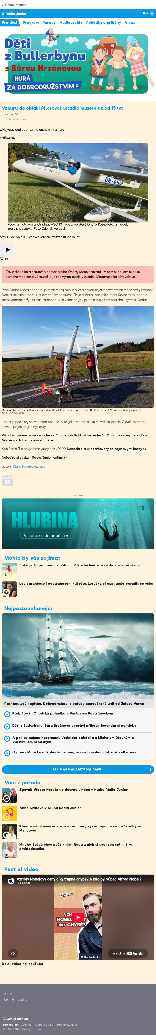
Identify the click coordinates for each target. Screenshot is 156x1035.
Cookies (26, 1024)
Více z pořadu (22, 782)
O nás (7, 994)
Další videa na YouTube (22, 964)
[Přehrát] (7, 250)
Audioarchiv (71, 23)
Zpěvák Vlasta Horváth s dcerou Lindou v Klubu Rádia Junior (73, 790)
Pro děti (9, 23)
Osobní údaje (44, 1024)
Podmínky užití (67, 1024)
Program (31, 23)
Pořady (49, 23)
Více (130, 23)
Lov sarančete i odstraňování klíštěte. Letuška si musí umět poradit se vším (86, 583)
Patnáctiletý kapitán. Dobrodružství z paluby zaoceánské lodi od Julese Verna (74, 704)
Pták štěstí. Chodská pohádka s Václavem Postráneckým (62, 713)
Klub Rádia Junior (15, 119)
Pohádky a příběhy (103, 23)
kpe (42, 466)
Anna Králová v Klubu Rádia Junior (50, 808)
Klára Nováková (25, 466)
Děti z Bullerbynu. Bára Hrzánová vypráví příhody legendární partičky (74, 725)
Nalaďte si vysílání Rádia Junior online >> (34, 457)
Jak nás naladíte (15, 999)
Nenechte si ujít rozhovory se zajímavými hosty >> (106, 449)
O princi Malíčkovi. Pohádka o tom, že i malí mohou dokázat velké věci (74, 752)
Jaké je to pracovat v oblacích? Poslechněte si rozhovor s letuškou (79, 565)
